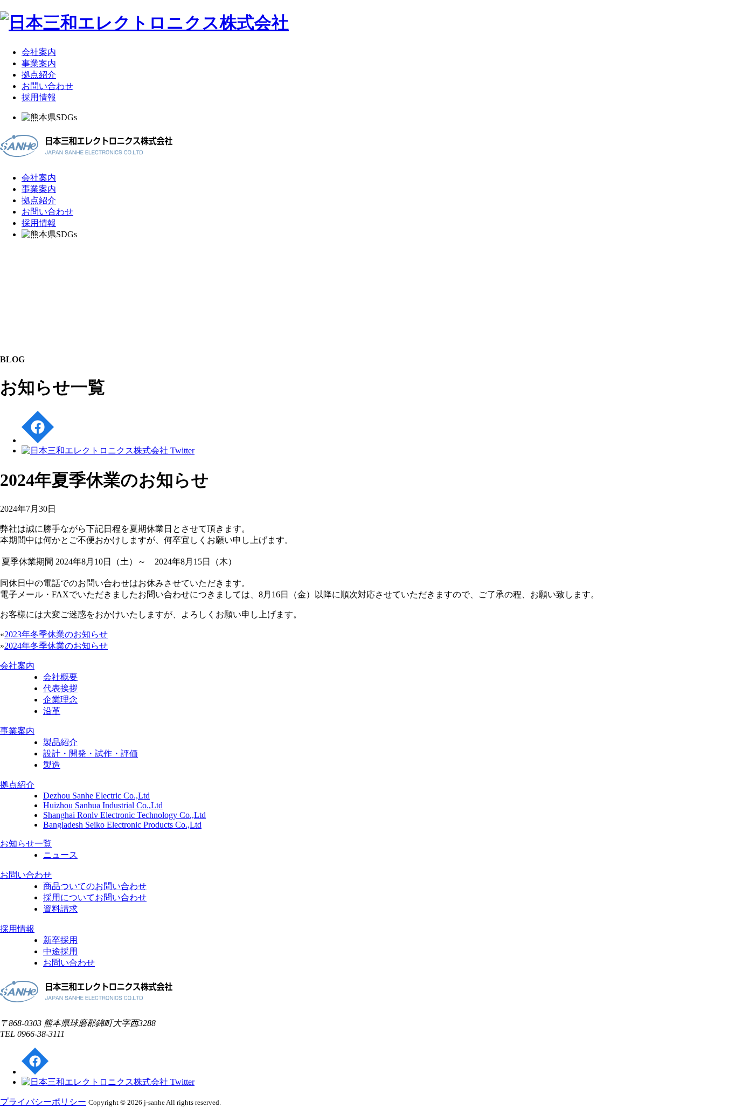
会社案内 (39, 52)
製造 (51, 764)
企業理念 (60, 699)
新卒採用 (60, 940)
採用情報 (39, 97)
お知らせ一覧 (26, 843)
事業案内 (39, 63)
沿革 (51, 710)
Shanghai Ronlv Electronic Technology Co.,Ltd (124, 815)
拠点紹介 (39, 74)
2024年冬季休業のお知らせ (56, 645)
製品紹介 (60, 742)
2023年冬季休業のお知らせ (56, 634)
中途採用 (60, 951)
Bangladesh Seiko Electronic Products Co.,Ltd (122, 824)
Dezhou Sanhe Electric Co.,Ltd (96, 795)
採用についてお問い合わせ (95, 897)
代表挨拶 (60, 688)
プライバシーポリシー (43, 1101)
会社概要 (60, 677)
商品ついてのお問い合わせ (95, 886)
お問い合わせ (47, 86)
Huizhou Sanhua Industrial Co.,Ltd (103, 805)
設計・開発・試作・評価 (90, 753)
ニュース (60, 854)
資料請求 (60, 908)
